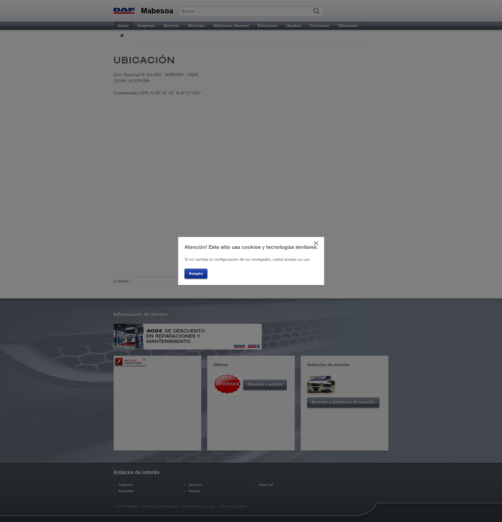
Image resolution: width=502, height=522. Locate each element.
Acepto (196, 273)
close (316, 243)
